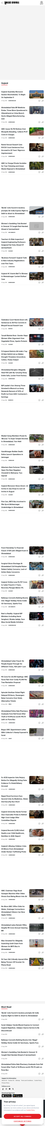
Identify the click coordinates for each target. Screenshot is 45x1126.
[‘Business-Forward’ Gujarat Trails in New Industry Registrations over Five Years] (36, 260)
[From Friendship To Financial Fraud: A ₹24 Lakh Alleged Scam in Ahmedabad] (36, 550)
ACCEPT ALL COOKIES (22, 1116)
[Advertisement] (22, 29)
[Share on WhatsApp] (39, 101)
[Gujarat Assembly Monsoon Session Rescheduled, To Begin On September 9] (36, 94)
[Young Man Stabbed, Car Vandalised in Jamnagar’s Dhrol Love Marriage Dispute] (36, 1071)
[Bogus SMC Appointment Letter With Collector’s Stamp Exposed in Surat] (36, 732)
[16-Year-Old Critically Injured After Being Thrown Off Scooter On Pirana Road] (36, 960)
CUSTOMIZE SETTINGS (22, 1121)
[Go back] (2, 2)
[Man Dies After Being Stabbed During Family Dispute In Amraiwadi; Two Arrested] (36, 1040)
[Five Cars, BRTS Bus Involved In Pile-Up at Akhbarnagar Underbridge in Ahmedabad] (36, 504)
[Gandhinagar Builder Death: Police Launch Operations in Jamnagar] (36, 454)
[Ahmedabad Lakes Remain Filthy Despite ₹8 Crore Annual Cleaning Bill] (36, 926)
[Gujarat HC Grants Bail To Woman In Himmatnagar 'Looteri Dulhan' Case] (36, 276)
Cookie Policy (30, 1110)
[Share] (43, 101)
